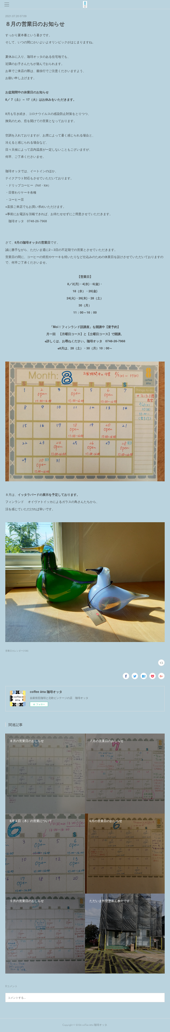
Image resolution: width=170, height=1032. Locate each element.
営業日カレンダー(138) (16, 650)
